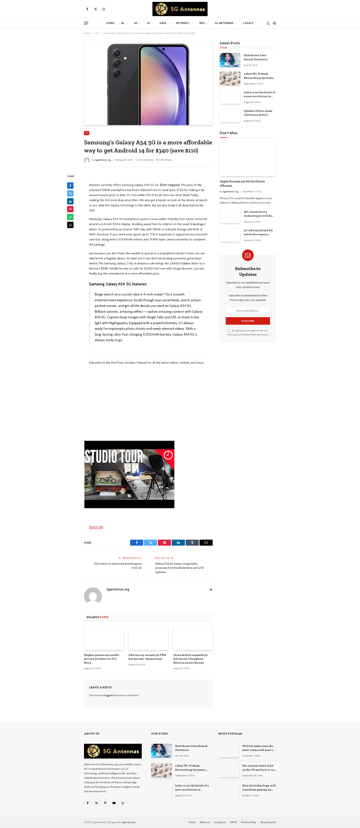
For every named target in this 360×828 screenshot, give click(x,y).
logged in (109, 695)
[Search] (274, 23)
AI (148, 23)
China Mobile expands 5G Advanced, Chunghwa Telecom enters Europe (190, 658)
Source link (96, 527)
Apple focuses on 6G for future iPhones (242, 183)
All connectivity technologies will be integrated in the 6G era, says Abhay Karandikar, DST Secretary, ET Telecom (258, 214)
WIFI (202, 23)
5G (122, 23)
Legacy (248, 23)
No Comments (146, 159)
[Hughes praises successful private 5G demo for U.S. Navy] (104, 638)
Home (110, 23)
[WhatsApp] (70, 217)
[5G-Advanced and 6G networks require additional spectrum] (230, 235)
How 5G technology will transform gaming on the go (259, 788)
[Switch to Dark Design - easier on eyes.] (268, 23)
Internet (183, 23)
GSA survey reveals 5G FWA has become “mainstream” (147, 656)
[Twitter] (70, 193)
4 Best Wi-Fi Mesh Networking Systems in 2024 (258, 76)
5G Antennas (224, 23)
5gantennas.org (103, 159)
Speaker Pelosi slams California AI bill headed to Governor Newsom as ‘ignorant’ (258, 113)
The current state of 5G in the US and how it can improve (259, 768)
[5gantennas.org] (179, 9)
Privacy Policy (249, 334)
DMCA (233, 822)
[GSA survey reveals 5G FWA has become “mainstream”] (148, 638)
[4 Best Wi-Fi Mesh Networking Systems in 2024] (230, 78)
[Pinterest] (70, 209)
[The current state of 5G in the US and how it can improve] (228, 770)
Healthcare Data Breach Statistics (255, 57)
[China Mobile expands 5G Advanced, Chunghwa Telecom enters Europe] (193, 638)
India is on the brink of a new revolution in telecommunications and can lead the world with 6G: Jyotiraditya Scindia (259, 94)
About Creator (268, 822)
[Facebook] (70, 185)
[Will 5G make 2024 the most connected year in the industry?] (228, 750)
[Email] (70, 225)
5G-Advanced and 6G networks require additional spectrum (258, 232)
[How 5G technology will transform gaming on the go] (228, 790)
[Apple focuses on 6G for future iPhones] (248, 159)
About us (205, 822)
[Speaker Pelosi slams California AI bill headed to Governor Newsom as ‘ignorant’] (230, 115)
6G (136, 23)
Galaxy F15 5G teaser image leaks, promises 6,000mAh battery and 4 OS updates (179, 568)
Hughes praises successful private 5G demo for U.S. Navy (101, 658)
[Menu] (86, 23)
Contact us (220, 822)
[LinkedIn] (70, 201)
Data (163, 23)
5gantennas (128, 822)
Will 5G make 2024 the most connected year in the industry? (258, 748)
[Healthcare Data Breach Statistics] (230, 60)
